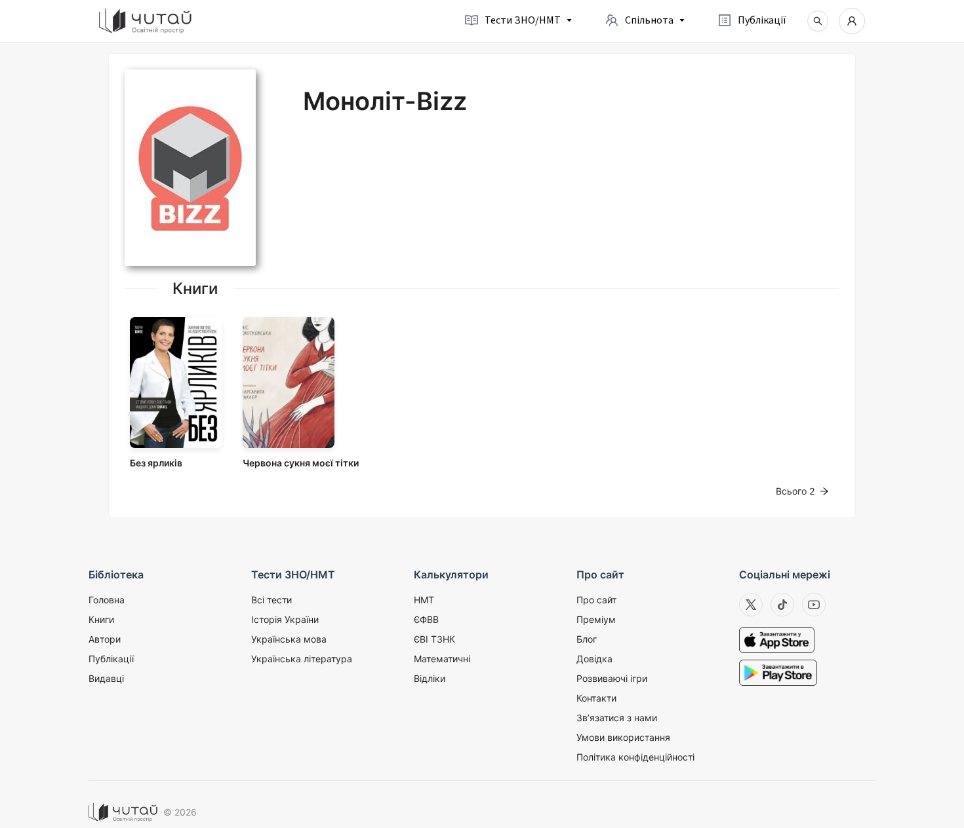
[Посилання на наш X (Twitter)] (751, 604)
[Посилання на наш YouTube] (814, 604)
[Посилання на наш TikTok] (782, 604)
